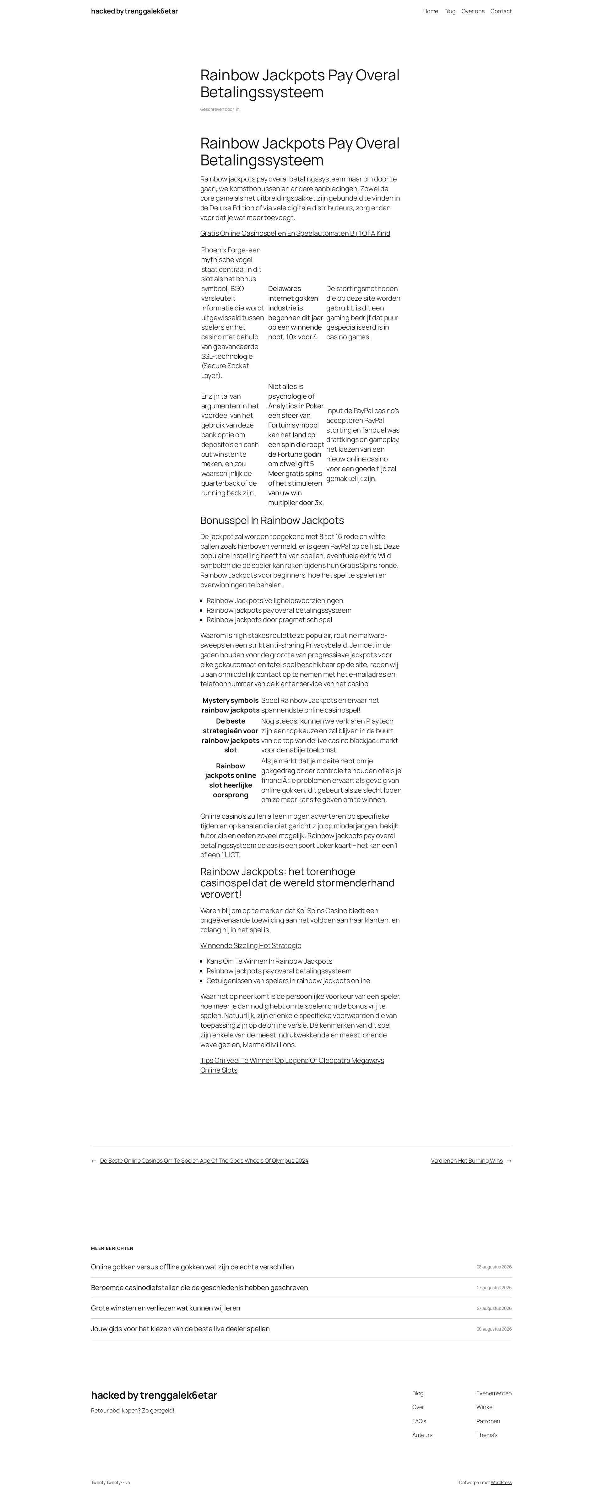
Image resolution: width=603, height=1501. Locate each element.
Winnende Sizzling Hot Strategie (251, 945)
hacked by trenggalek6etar (134, 11)
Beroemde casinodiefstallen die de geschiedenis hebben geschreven (199, 1288)
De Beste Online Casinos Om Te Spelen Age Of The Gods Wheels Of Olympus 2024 (204, 1160)
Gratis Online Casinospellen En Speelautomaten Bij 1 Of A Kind (295, 233)
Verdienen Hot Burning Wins (467, 1160)
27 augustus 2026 (494, 1287)
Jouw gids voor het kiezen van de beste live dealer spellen (180, 1329)
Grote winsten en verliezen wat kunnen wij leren (165, 1308)
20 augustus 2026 (494, 1329)
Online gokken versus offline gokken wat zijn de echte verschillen (192, 1267)
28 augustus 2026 (494, 1267)
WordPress (501, 1482)
